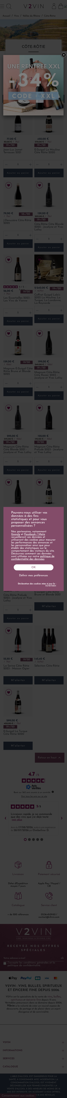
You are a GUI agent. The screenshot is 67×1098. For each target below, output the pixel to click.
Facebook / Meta (34, 534)
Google (15, 534)
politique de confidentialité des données (32, 558)
